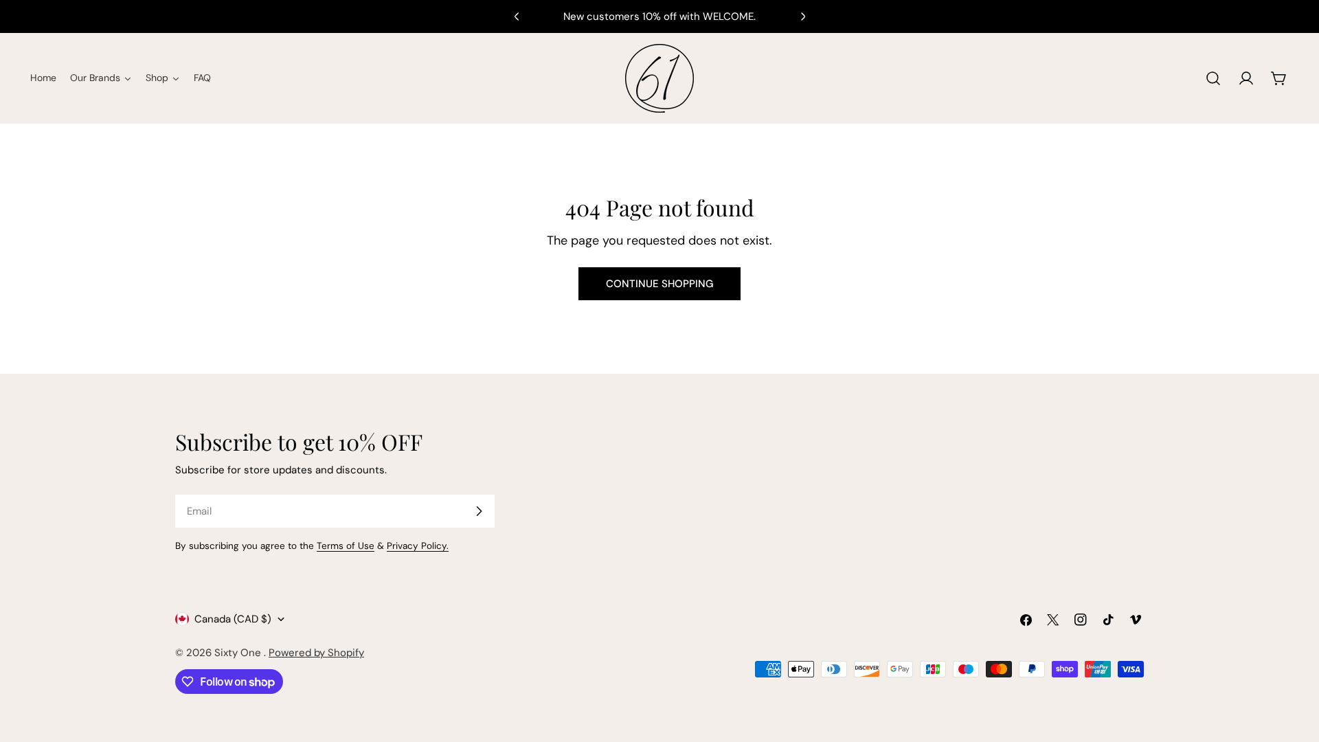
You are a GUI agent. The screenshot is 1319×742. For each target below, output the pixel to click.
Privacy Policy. (418, 546)
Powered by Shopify (316, 653)
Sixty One (239, 653)
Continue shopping (659, 284)
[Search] (1213, 78)
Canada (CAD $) (232, 619)
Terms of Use (345, 546)
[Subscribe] (478, 511)
